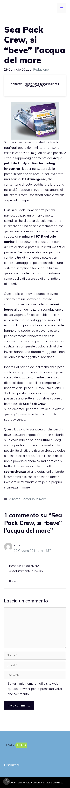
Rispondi (14, 581)
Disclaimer (11, 765)
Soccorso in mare (34, 499)
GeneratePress (54, 782)
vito (17, 545)
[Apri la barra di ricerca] (52, 8)
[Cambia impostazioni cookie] (6, 781)
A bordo (15, 499)
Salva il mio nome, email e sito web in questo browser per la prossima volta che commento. (35, 689)
